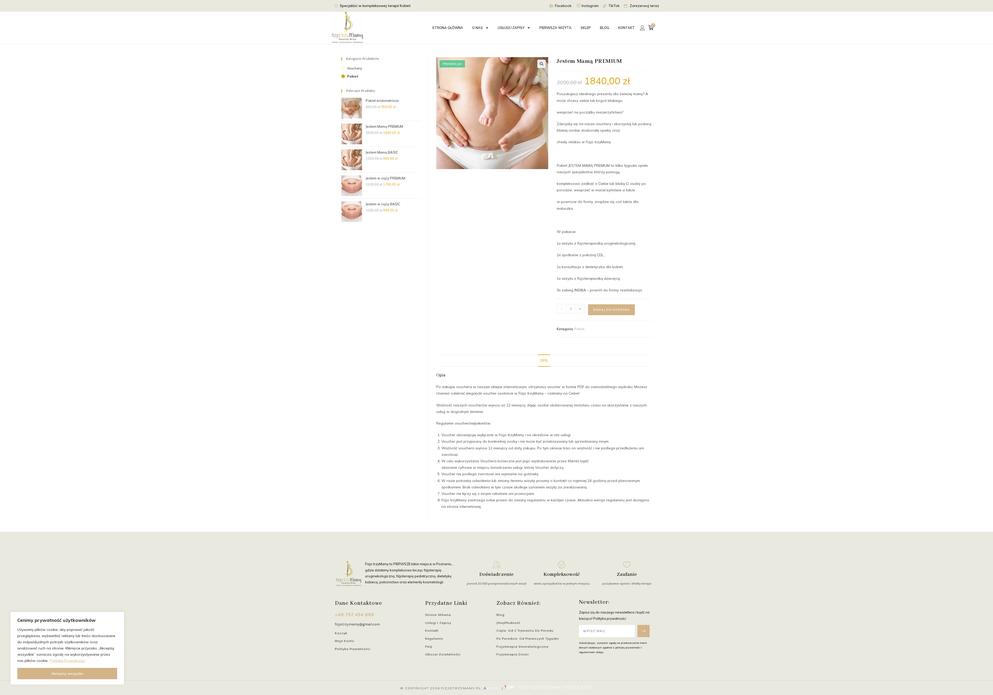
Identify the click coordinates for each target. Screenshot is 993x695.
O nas (477, 28)
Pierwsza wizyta (555, 28)
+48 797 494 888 (354, 614)
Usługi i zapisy (511, 28)
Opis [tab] (544, 360)
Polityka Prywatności (67, 660)
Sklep (586, 28)
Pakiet (579, 329)
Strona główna (447, 28)
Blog (604, 28)
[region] (67, 648)
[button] (541, 64)
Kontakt (626, 28)
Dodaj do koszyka (611, 310)
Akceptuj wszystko (67, 673)
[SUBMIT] (643, 631)
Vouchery (354, 68)
